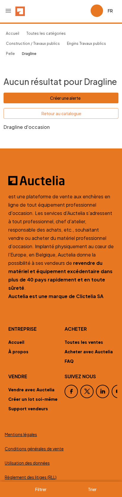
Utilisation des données (27, 463)
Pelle (10, 53)
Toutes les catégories (46, 33)
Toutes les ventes (84, 342)
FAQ (69, 361)
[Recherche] (69, 11)
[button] (8, 11)
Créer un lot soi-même (32, 399)
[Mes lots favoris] (83, 11)
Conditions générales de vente (34, 448)
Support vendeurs (28, 408)
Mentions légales (21, 434)
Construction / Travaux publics (33, 43)
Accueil (12, 33)
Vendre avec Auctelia (31, 389)
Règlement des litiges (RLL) (31, 477)
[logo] (20, 10)
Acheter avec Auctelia (89, 351)
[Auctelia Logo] (61, 180)
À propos (18, 351)
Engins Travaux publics (86, 43)
